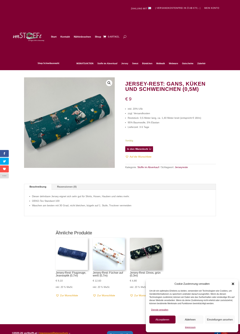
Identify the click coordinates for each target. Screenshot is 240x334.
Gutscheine (187, 63)
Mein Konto (211, 8)
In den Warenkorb (137, 149)
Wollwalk (160, 63)
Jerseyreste (181, 167)
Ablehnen (190, 319)
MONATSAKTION (84, 63)
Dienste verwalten (159, 310)
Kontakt (65, 36)
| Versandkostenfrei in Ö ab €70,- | (177, 8)
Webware (173, 63)
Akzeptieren (162, 319)
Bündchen (147, 63)
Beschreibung (38, 186)
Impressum (190, 327)
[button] (233, 284)
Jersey (124, 63)
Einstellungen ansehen (220, 319)
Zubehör (201, 63)
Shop (98, 36)
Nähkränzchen (82, 36)
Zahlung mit (139, 8)
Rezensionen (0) (67, 186)
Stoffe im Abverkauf (107, 63)
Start (54, 36)
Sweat (135, 63)
